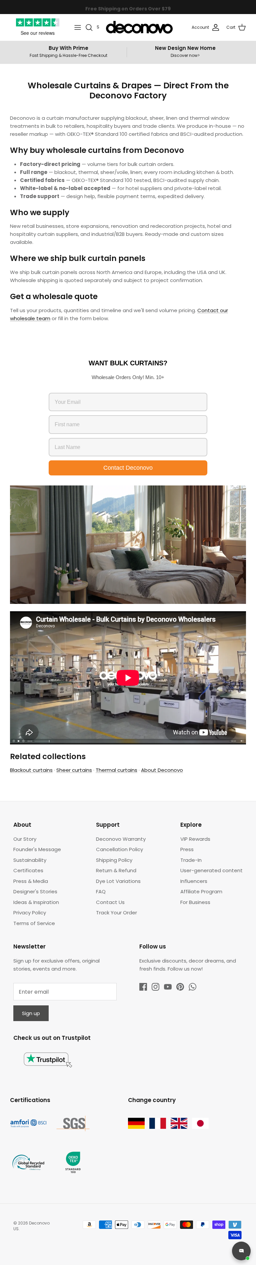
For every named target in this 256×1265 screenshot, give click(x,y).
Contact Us (110, 902)
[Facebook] (143, 987)
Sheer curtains (74, 770)
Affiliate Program (201, 891)
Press (187, 849)
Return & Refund (116, 870)
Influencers (193, 881)
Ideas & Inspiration (36, 902)
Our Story (24, 838)
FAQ (101, 891)
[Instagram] (155, 987)
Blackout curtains (31, 770)
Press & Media (30, 881)
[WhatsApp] (192, 987)
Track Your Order (116, 912)
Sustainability (29, 860)
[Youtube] (168, 987)
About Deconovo (162, 770)
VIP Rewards (195, 838)
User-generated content (211, 870)
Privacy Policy (29, 912)
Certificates (28, 870)
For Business (195, 902)
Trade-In (191, 860)
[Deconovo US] (139, 27)
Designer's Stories (35, 891)
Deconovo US (31, 1226)
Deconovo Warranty (121, 838)
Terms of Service (34, 923)
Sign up (31, 1013)
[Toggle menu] (77, 27)
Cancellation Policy (119, 849)
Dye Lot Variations (118, 881)
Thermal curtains (116, 770)
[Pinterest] (180, 987)
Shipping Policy (114, 860)
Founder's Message (37, 849)
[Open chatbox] (241, 1251)
